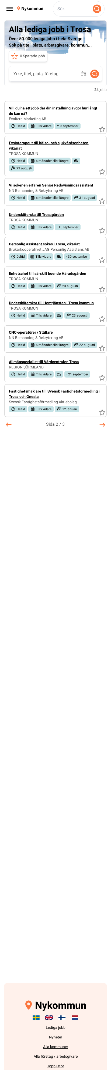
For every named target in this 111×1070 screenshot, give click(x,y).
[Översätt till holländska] (75, 1017)
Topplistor (55, 1066)
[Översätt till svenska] (36, 1017)
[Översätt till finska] (62, 1017)
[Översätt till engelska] (49, 1017)
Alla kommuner (55, 1047)
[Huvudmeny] (9, 9)
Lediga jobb (55, 1027)
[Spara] (102, 129)
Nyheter (55, 1037)
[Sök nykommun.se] (97, 9)
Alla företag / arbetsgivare (56, 1056)
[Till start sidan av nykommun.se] (30, 8)
